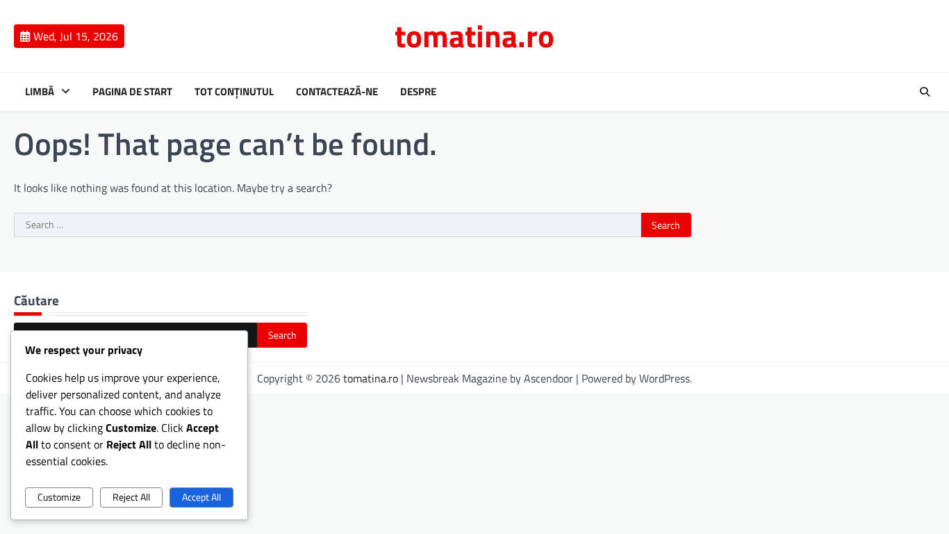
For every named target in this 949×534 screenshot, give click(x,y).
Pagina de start (132, 91)
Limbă (39, 91)
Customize (59, 497)
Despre (418, 91)
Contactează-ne (337, 91)
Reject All (131, 497)
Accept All (201, 497)
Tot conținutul (234, 91)
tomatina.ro (474, 35)
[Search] (924, 91)
